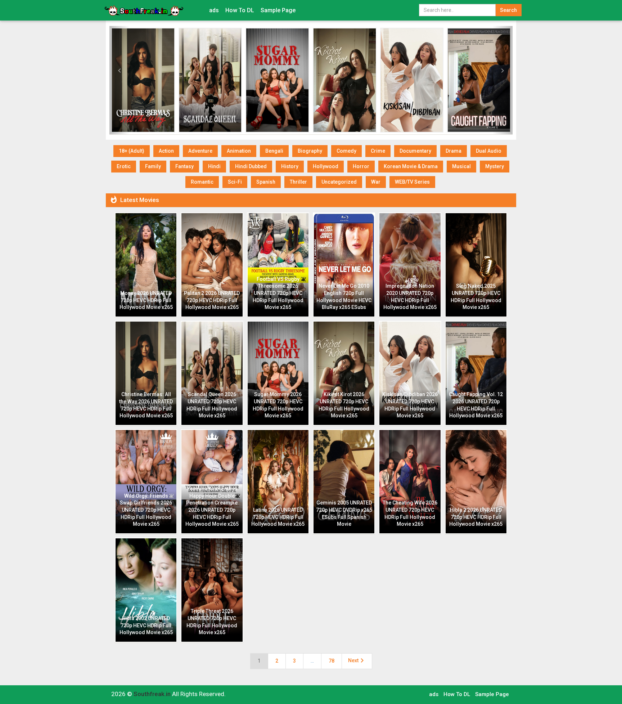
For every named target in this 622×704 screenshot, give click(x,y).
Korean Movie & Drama (411, 166)
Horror (361, 166)
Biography (310, 151)
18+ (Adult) (131, 151)
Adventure (200, 151)
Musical (461, 166)
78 (331, 661)
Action (166, 151)
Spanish (265, 182)
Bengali (274, 151)
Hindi (214, 166)
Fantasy (184, 166)
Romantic (202, 182)
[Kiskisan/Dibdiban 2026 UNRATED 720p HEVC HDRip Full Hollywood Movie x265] (412, 80)
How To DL (239, 10)
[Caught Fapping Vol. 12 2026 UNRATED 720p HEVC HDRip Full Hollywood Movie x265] (479, 80)
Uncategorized (339, 182)
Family (153, 166)
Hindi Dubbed (251, 166)
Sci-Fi (235, 182)
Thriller (298, 182)
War (375, 182)
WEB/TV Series (412, 182)
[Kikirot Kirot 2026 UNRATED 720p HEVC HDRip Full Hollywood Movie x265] (345, 80)
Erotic (124, 166)
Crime (378, 151)
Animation (239, 151)
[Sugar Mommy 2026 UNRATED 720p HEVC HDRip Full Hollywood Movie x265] (277, 80)
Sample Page (278, 10)
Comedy (346, 151)
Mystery (494, 166)
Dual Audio (488, 151)
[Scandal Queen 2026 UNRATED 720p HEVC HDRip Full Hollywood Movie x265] (210, 80)
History (289, 166)
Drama (453, 151)
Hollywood (325, 166)
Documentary (415, 151)
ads (214, 10)
